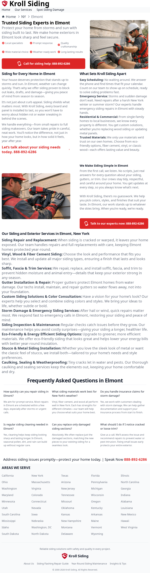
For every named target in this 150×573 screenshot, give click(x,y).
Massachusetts (40, 482)
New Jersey (68, 488)
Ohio (5, 482)
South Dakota (10, 534)
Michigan (97, 488)
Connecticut (38, 501)
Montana (66, 527)
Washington (9, 488)
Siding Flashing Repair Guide (53, 563)
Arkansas (97, 514)
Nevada (36, 508)
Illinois (125, 475)
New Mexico (128, 514)
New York (37, 475)
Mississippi (9, 521)
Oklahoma (67, 508)
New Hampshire (71, 521)
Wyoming (97, 534)
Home (6, 10)
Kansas (65, 514)
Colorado (37, 495)
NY (23, 16)
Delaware (67, 534)
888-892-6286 (135, 459)
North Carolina (130, 482)
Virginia (36, 488)
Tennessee (67, 495)
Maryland (7, 495)
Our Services (23, 10)
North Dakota (39, 534)
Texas (64, 475)
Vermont (96, 527)
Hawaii (125, 521)
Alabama (126, 501)
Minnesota (8, 501)
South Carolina (11, 514)
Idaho (5, 527)
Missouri (66, 501)
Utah (5, 508)
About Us (29, 563)
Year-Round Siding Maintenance (89, 563)
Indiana (125, 495)
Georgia (126, 488)
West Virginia (129, 527)
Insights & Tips (118, 563)
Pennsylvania (99, 482)
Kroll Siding (71, 569)
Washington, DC (41, 527)
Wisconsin (97, 495)
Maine (95, 521)
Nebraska (37, 521)
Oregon (95, 501)
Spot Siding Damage (50, 10)
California (8, 475)
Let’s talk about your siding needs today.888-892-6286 (31, 149)
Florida (95, 475)
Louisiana (127, 508)
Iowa (34, 514)
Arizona (66, 482)
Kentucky (97, 508)
